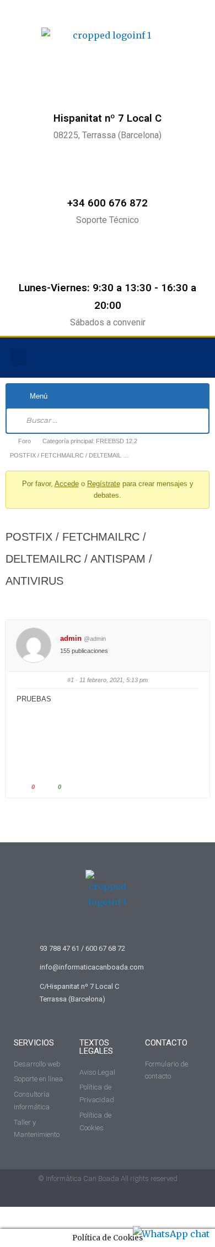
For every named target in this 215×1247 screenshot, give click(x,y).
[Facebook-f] (150, 358)
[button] (18, 357)
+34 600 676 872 (107, 203)
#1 (70, 680)
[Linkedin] (195, 358)
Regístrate (103, 484)
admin (71, 638)
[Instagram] (173, 358)
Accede (67, 484)
